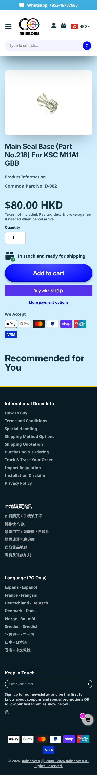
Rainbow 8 (31, 760)
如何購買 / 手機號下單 (23, 515)
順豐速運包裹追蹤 (20, 539)
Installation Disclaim (25, 475)
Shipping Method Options (29, 436)
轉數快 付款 (15, 523)
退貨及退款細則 (18, 554)
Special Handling (21, 428)
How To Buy (16, 413)
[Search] (87, 45)
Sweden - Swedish (22, 626)
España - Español (21, 587)
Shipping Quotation (24, 444)
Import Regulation (23, 467)
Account (54, 26)
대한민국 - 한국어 (19, 634)
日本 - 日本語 (16, 642)
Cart (63, 26)
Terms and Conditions (26, 420)
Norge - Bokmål (20, 618)
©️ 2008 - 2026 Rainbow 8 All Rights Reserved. (61, 763)
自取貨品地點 (16, 547)
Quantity (12, 227)
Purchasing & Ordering (27, 452)
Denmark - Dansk (21, 610)
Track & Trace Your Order (29, 459)
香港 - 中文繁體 (18, 650)
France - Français (21, 595)
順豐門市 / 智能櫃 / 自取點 (27, 531)
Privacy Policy (18, 483)
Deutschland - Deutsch (26, 603)
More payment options (48, 302)
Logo (29, 26)
